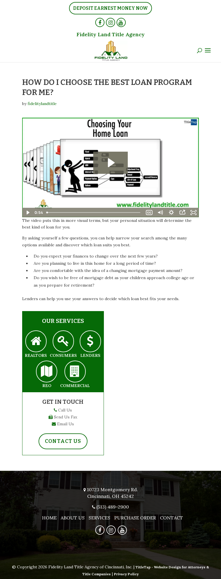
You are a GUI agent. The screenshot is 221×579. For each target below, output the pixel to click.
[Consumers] (63, 341)
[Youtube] (121, 22)
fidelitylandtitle (42, 103)
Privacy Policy (126, 574)
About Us (73, 518)
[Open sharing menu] (182, 212)
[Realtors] (36, 341)
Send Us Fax (65, 417)
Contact (171, 518)
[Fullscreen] (193, 212)
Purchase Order (135, 518)
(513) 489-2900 (112, 507)
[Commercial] (75, 372)
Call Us (65, 410)
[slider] (94, 212)
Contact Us (63, 441)
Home (49, 518)
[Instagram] (110, 22)
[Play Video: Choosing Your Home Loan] (110, 163)
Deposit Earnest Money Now (110, 8)
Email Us (65, 423)
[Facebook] (99, 22)
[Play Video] (27, 212)
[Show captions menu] (149, 212)
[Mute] (160, 212)
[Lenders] (90, 341)
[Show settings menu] (171, 212)
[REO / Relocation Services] (46, 372)
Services (99, 518)
